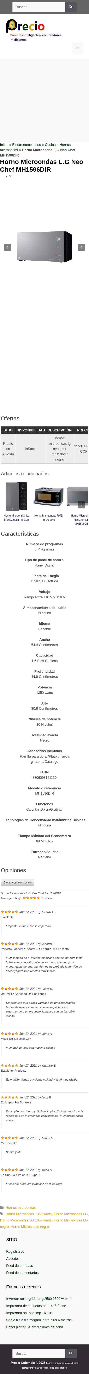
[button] (7, 247)
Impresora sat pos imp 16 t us (29, 1313)
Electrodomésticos (26, 145)
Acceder (12, 1259)
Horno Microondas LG (71, 1214)
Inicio (4, 145)
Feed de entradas (19, 1266)
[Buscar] (71, 7)
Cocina (50, 145)
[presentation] (81, 504)
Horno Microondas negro (30, 1227)
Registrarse (15, 1251)
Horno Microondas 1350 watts (29, 1214)
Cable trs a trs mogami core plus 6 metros (39, 1320)
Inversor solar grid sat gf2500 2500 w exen (39, 1299)
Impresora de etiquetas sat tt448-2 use (36, 1306)
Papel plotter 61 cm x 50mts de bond (34, 1327)
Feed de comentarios (22, 1273)
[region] (44, 92)
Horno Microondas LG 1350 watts (26, 1220)
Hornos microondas (21, 1208)
